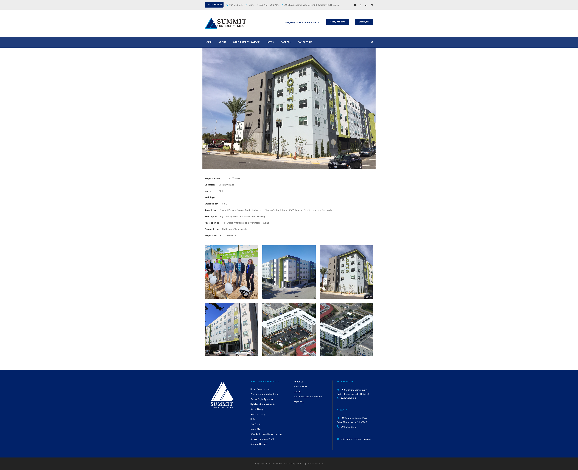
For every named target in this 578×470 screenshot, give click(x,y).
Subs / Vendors (337, 22)
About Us (298, 382)
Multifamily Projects (247, 42)
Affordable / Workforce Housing (266, 434)
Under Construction (260, 389)
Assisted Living (257, 414)
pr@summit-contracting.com (356, 439)
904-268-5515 (236, 5)
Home (208, 42)
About (222, 42)
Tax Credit (255, 424)
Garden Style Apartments (263, 399)
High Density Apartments (262, 404)
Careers (286, 42)
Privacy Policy (315, 463)
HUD (252, 419)
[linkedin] (366, 5)
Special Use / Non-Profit (262, 439)
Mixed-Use (255, 429)
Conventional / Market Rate (264, 394)
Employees (364, 22)
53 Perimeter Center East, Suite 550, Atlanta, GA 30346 (352, 420)
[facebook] (361, 5)
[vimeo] (372, 5)
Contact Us (304, 42)
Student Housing (258, 444)
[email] (355, 5)
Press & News (300, 387)
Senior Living (256, 409)
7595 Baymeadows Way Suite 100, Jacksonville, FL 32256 (311, 5)
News (270, 42)
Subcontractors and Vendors (308, 397)
